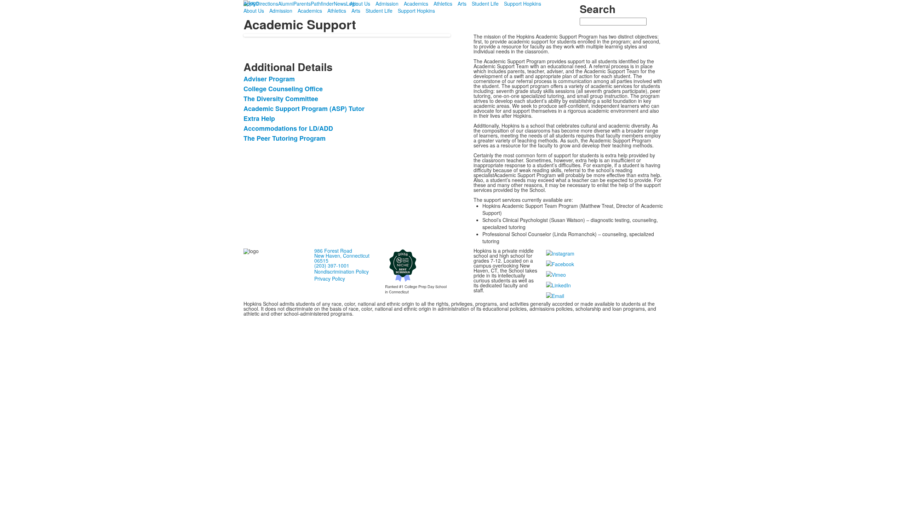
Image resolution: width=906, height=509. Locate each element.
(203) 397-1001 (331, 265)
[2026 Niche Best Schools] (402, 265)
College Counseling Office (283, 88)
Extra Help (259, 118)
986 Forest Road (333, 250)
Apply (249, 3)
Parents (302, 3)
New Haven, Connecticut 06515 (341, 258)
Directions (267, 3)
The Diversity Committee (280, 98)
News (340, 3)
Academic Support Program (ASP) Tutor (304, 108)
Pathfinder (322, 3)
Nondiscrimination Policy (341, 271)
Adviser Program (269, 78)
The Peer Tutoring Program (284, 138)
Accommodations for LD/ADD (288, 128)
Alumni (285, 3)
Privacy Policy (329, 278)
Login (352, 3)
